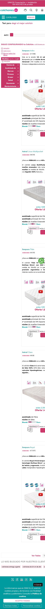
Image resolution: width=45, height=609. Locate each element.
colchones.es (39, 44)
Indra (28, 50)
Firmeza (10, 74)
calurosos (7, 51)
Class (27, 352)
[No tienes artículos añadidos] (42, 11)
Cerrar (37, 584)
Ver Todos (36, 555)
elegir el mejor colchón (22, 23)
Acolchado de (10, 68)
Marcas (10, 71)
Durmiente (10, 83)
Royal (28, 447)
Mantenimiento (10, 86)
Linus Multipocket (32, 151)
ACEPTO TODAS (22, 600)
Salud (10, 80)
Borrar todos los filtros (9, 54)
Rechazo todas (11, 605)
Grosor (10, 77)
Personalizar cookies (31, 605)
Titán (28, 249)
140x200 (6, 48)
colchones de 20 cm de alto (32, 567)
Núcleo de (10, 65)
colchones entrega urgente (11, 567)
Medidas (10, 58)
